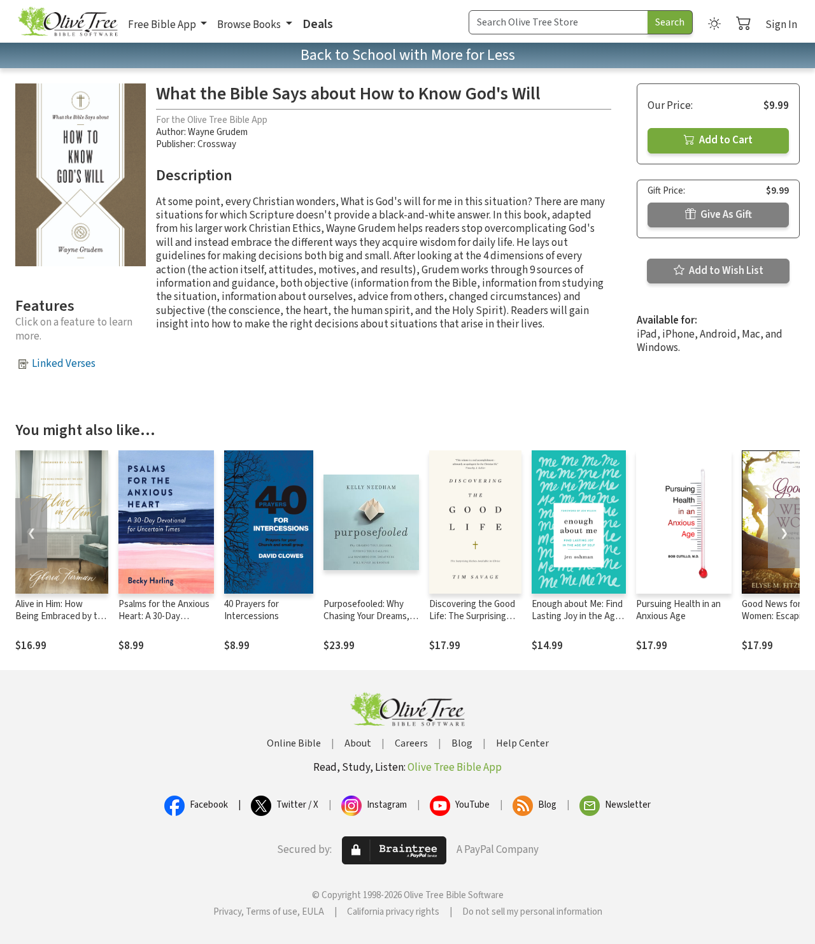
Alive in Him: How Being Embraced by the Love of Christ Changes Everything (61, 622)
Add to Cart (725, 140)
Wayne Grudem (218, 132)
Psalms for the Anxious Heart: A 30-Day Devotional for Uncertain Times (163, 622)
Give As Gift (725, 214)
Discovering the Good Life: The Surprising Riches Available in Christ (472, 622)
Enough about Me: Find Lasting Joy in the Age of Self (577, 616)
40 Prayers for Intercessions (251, 610)
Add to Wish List (725, 270)
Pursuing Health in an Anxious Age (678, 610)
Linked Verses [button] (64, 363)
